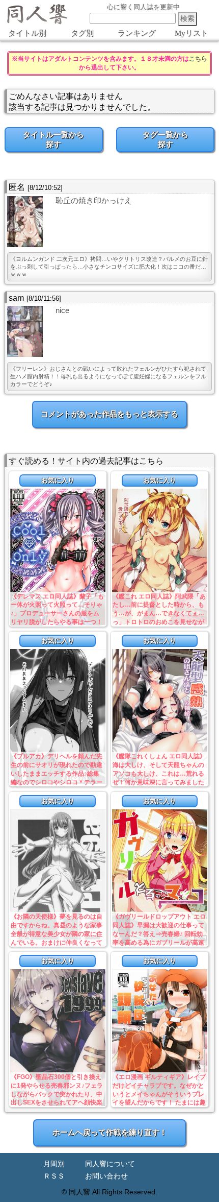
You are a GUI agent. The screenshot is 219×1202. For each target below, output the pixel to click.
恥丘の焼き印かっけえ (94, 200)
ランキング (137, 33)
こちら (198, 59)
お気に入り (57, 480)
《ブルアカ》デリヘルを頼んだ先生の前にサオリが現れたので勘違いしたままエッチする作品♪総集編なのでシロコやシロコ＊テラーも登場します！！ (56, 773)
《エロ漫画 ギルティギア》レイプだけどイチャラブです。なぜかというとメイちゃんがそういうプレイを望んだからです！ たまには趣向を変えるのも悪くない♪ (159, 1094)
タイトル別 (27, 33)
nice (62, 310)
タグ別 (82, 33)
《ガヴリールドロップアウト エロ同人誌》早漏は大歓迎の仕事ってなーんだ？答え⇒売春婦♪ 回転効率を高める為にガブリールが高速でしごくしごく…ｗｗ (159, 933)
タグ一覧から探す (165, 139)
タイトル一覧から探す (53, 139)
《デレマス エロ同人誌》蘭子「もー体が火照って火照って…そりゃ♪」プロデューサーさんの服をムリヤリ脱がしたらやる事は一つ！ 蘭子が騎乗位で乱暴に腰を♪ (57, 613)
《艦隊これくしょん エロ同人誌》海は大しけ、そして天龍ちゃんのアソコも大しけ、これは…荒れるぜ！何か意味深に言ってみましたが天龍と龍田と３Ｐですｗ (159, 773)
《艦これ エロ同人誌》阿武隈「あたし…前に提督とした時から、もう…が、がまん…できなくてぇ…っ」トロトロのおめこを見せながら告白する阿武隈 (159, 613)
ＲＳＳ (54, 1176)
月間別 (54, 1164)
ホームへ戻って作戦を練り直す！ (109, 1132)
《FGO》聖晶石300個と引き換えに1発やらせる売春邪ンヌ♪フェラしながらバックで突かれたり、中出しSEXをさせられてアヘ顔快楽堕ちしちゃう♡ (57, 1094)
